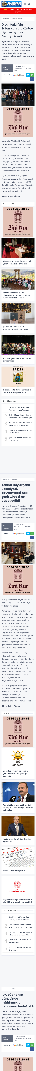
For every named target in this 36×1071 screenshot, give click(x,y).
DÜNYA (14, 989)
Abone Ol (7, 75)
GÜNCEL (14, 479)
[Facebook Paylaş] (32, 79)
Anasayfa (5, 19)
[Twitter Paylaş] (28, 75)
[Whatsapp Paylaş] (32, 75)
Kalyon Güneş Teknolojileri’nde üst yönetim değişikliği (18, 11)
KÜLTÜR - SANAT (17, 19)
